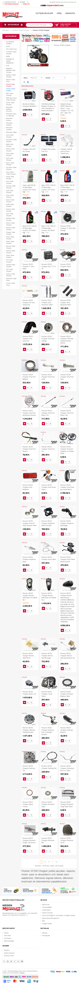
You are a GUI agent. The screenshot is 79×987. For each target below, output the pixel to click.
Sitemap (22, 973)
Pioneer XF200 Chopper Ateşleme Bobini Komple (48, 523)
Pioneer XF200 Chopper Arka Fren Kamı (67, 377)
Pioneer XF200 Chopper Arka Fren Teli (48, 449)
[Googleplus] (14, 961)
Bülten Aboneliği (9, 941)
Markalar (44, 933)
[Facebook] (4, 961)
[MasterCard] (60, 971)
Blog (43, 921)
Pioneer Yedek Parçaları (20, 30)
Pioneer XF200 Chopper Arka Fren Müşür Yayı (67, 413)
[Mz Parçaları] (52, 5)
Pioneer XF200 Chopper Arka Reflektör (28, 487)
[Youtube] (22, 961)
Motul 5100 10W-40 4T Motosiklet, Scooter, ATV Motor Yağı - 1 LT (30, 229)
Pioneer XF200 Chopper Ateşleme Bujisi (29, 559)
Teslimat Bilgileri (47, 907)
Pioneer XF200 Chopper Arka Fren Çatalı (48, 377)
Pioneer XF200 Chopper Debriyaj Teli (48, 767)
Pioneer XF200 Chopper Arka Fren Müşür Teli (48, 413)
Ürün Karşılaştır (28, 114)
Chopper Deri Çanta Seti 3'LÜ (48, 150)
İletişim (6, 933)
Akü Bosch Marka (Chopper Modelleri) (30, 105)
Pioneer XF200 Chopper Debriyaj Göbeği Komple (29, 730)
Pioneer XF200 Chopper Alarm (65, 265)
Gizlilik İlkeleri (46, 910)
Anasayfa (5, 30)
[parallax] (13, 908)
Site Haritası (8, 938)
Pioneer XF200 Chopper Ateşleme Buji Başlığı (67, 523)
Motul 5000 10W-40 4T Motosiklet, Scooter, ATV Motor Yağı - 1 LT (67, 188)
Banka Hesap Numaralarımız (50, 918)
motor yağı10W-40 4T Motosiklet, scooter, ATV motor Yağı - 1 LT (29, 188)
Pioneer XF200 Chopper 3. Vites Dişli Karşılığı (67, 228)
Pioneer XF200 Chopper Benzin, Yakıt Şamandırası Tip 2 (67, 656)
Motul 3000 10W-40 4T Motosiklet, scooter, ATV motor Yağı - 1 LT (48, 188)
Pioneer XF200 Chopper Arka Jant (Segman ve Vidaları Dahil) (67, 450)
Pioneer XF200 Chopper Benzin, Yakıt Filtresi (28, 655)
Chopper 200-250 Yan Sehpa (29, 150)
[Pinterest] (7, 961)
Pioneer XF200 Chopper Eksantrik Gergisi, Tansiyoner (29, 840)
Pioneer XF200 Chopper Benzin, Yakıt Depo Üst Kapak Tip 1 (30, 596)
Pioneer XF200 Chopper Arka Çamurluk (28, 338)
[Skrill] (74, 971)
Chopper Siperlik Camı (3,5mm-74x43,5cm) (66, 151)
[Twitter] (11, 961)
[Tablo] (28, 82)
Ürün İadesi (7, 935)
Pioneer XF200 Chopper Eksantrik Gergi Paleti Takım (66, 804)
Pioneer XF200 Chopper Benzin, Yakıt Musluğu (47, 655)
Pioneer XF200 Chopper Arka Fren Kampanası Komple (29, 413)
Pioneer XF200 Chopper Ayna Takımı (48, 558)
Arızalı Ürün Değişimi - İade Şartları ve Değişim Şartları (58, 915)
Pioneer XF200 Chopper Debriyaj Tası (29, 768)
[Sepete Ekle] (24, 114)
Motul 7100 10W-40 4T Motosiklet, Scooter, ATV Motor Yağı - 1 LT (48, 229)
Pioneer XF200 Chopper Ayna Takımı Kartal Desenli (67, 559)
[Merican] (52, 971)
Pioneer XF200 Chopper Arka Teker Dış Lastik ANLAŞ (67, 487)
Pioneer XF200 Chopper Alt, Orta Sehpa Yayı (29, 302)
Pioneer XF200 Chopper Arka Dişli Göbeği (47, 338)
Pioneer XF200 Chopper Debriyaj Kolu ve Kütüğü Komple (47, 731)
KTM (7, 65)
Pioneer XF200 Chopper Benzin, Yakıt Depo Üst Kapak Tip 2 (48, 596)
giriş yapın (64, 2)
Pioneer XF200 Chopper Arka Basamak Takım (65, 302)
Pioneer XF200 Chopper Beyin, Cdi (29, 693)
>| (56, 862)
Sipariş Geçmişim (9, 953)
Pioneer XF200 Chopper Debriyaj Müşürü (66, 730)
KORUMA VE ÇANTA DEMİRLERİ (10, 61)
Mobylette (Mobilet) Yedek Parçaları (10, 70)
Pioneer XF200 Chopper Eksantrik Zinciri (66, 840)
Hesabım (6, 950)
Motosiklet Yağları (11, 132)
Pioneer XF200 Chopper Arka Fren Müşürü (29, 449)
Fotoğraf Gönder (47, 923)
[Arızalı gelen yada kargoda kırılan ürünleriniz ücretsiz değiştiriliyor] (49, 890)
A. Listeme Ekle (31, 114)
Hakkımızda (45, 904)
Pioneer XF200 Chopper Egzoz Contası (28, 804)
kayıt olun (73, 2)
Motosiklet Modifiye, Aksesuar (9, 109)
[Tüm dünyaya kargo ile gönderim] (11, 890)
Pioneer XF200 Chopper (41, 30)
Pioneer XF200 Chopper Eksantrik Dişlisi (47, 804)
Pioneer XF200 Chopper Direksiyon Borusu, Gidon (67, 768)
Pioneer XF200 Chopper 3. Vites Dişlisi (28, 266)
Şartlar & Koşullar (47, 913)
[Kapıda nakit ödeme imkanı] (30, 890)
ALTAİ (8, 46)
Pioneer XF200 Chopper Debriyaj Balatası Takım (66, 694)
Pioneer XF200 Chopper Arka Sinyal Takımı (48, 487)
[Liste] (24, 82)
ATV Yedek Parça (11, 49)
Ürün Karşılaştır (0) (27, 86)
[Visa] (68, 971)
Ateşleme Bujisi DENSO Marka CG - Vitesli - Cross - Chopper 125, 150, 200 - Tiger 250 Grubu (67, 109)
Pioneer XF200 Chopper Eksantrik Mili (47, 840)
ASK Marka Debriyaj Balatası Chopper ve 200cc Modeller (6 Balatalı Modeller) (48, 107)
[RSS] (18, 961)
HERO (8, 56)
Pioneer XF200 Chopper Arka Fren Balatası (29, 377)
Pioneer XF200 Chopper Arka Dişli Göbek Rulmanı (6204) (66, 339)
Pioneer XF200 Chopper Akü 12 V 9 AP (48, 266)
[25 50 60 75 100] (58, 78)
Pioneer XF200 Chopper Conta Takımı (46, 694)
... (26, 915)
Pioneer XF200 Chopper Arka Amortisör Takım (47, 302)
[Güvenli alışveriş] (68, 890)
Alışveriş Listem (9, 955)
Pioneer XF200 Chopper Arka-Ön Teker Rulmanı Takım (30, 523)
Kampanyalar (46, 935)
